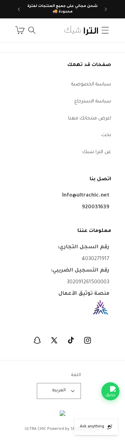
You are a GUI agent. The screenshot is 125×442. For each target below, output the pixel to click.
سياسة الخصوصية (91, 84)
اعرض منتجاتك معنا (89, 118)
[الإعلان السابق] (106, 9)
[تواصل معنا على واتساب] (110, 391)
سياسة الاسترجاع (92, 101)
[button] (105, 30)
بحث (106, 135)
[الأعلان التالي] (19, 9)
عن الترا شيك (96, 152)
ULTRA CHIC (35, 429)
